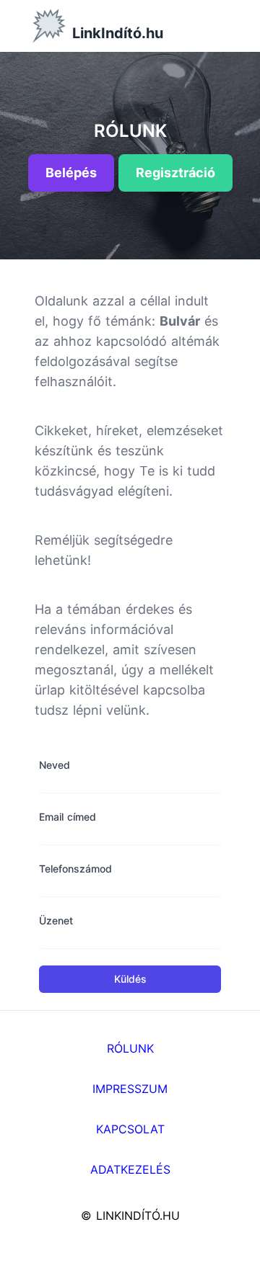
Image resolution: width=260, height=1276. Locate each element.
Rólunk (130, 1048)
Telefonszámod (75, 868)
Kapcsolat (130, 1129)
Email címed (67, 817)
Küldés (130, 979)
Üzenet (56, 920)
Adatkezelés (130, 1169)
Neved (54, 765)
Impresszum (130, 1088)
